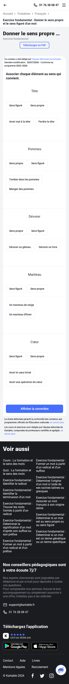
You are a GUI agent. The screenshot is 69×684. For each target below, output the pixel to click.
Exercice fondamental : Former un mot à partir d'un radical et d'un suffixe (51, 466)
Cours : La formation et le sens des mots (18, 462)
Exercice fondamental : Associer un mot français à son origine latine (51, 503)
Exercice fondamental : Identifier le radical (18, 481)
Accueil (8, 13)
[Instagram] (51, 676)
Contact (8, 660)
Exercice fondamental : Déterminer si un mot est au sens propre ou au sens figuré (51, 520)
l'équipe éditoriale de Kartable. (46, 59)
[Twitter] (42, 676)
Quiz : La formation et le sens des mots (17, 472)
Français (40, 13)
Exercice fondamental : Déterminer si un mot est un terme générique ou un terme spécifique (51, 537)
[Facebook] (33, 676)
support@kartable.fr (22, 604)
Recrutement (40, 667)
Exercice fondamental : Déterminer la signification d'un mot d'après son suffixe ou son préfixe (18, 527)
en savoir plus (57, 422)
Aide (22, 660)
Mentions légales (14, 667)
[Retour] (6, 5)
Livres (36, 660)
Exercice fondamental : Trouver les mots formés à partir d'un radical (18, 509)
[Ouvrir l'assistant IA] (61, 670)
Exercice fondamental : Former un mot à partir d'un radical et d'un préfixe (18, 546)
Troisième (23, 13)
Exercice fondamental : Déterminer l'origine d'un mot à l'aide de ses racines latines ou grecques (51, 484)
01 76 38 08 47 (49, 5)
